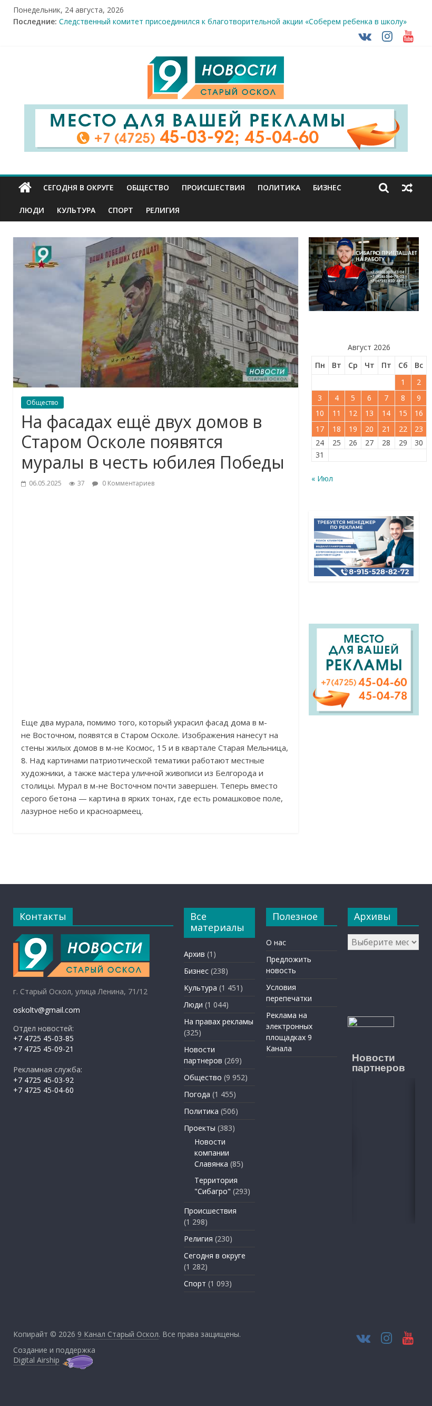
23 (419, 429)
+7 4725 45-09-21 (43, 1049)
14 (386, 413)
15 (403, 413)
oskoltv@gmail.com (46, 1010)
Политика (279, 187)
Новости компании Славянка (211, 1153)
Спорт (120, 210)
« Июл (322, 478)
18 (336, 429)
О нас (276, 942)
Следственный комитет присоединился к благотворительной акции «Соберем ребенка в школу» (233, 21)
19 (353, 429)
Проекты (199, 1128)
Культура (76, 210)
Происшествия (213, 187)
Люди (31, 210)
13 (369, 413)
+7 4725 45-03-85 (43, 1038)
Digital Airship (36, 1360)
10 (320, 413)
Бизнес (327, 187)
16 (419, 413)
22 (403, 429)
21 (386, 429)
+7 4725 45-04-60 (43, 1090)
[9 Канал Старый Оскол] (25, 188)
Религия (163, 210)
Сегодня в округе (78, 187)
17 (320, 429)
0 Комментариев (127, 483)
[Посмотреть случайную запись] (407, 188)
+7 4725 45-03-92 (43, 1080)
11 (336, 413)
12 (353, 413)
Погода (197, 1094)
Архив (194, 954)
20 (369, 429)
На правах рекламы (218, 1021)
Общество (147, 187)
